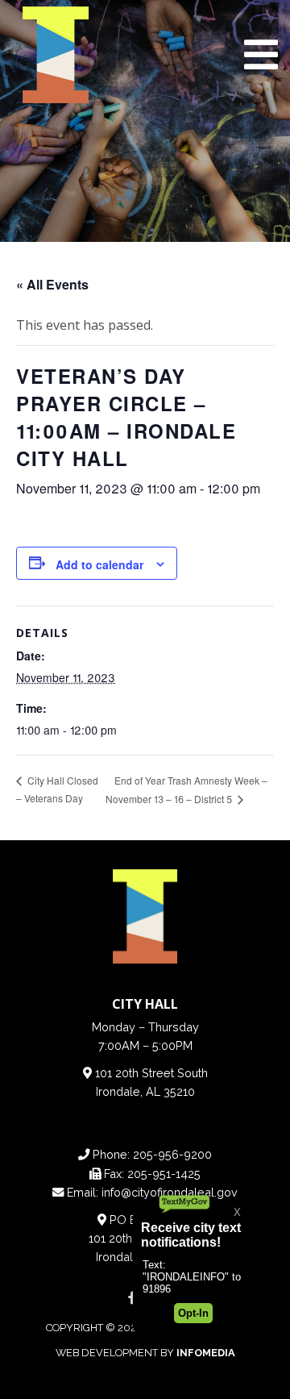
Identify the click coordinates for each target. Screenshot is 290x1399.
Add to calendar (99, 564)
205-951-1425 (164, 1173)
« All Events (52, 284)
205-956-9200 (172, 1154)
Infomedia (205, 1353)
